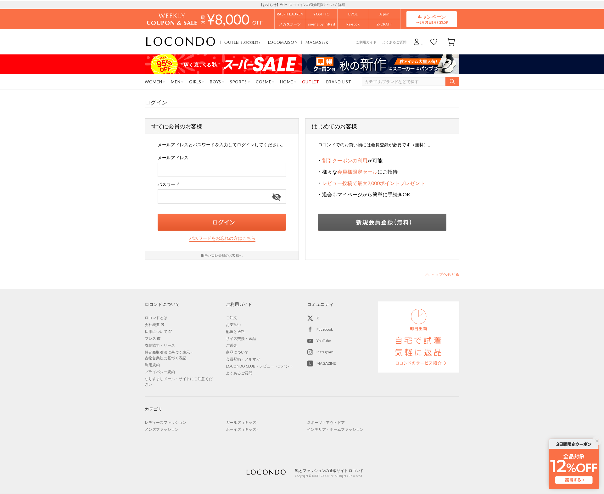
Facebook (324, 329)
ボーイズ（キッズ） (243, 429)
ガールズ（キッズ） (243, 422)
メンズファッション (162, 429)
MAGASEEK (316, 42)
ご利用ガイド (366, 42)
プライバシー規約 (160, 371)
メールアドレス (173, 157)
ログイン (222, 222)
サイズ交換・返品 (241, 338)
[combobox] (222, 170)
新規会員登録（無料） (382, 222)
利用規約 (152, 364)
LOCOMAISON (283, 42)
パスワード (169, 184)
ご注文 (231, 317)
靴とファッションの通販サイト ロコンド (180, 42)
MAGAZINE (326, 363)
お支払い (233, 324)
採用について (156, 331)
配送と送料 (235, 331)
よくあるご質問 (394, 42)
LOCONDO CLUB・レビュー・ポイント (259, 366)
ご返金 (231, 345)
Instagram (324, 352)
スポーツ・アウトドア (326, 422)
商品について (237, 352)
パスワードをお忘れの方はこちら (222, 238)
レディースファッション (165, 422)
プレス (150, 338)
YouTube (323, 340)
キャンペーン (431, 19)
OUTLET (242, 42)
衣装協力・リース (160, 345)
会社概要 (152, 324)
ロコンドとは (156, 317)
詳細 (341, 5)
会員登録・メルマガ (243, 359)
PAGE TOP (442, 274)
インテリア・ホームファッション (335, 429)
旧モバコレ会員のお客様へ (222, 255)
